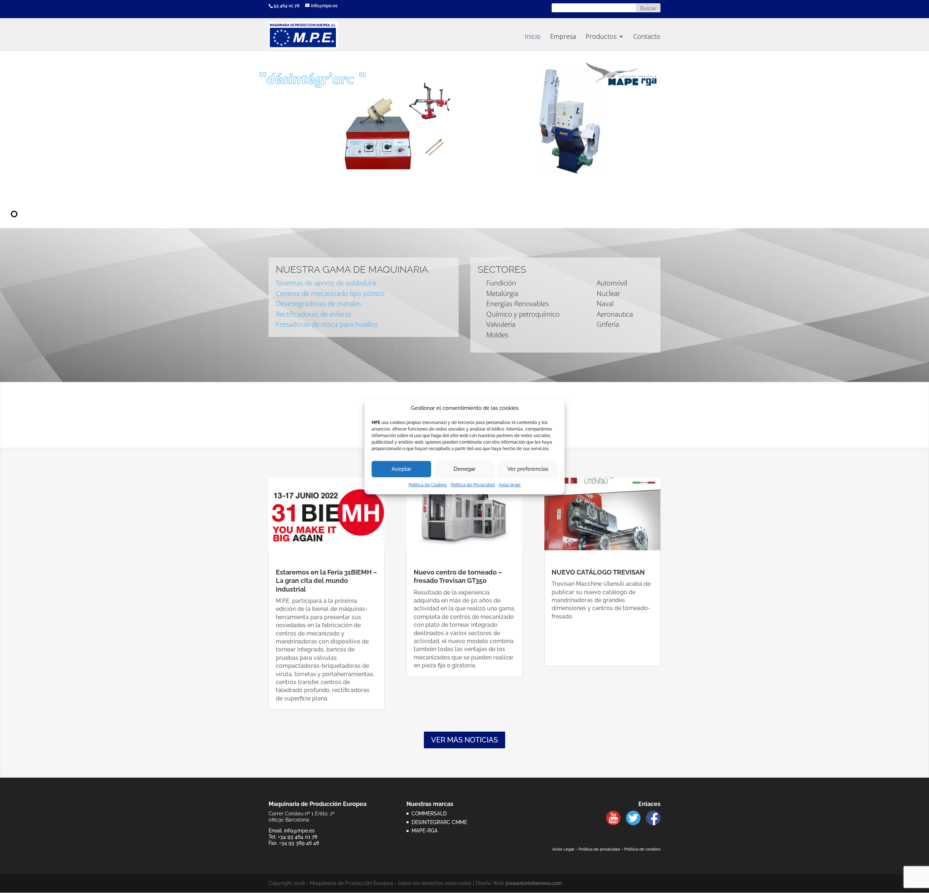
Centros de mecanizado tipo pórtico (330, 293)
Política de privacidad (599, 849)
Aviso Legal (563, 849)
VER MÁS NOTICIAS (464, 740)
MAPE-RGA (425, 831)
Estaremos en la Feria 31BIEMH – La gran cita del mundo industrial (326, 580)
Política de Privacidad (473, 484)
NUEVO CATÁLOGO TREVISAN (598, 572)
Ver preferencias (527, 469)
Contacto (646, 37)
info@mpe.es (299, 831)
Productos (601, 37)
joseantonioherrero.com (534, 883)
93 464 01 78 (286, 5)
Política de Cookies (428, 484)
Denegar (464, 469)
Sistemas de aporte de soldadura (326, 283)
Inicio (533, 37)
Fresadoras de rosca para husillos (327, 324)
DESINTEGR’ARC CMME (439, 822)
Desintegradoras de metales (318, 303)
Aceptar (401, 469)
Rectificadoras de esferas (314, 314)
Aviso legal (509, 484)
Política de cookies (642, 849)
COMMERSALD (429, 813)
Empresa (563, 37)
